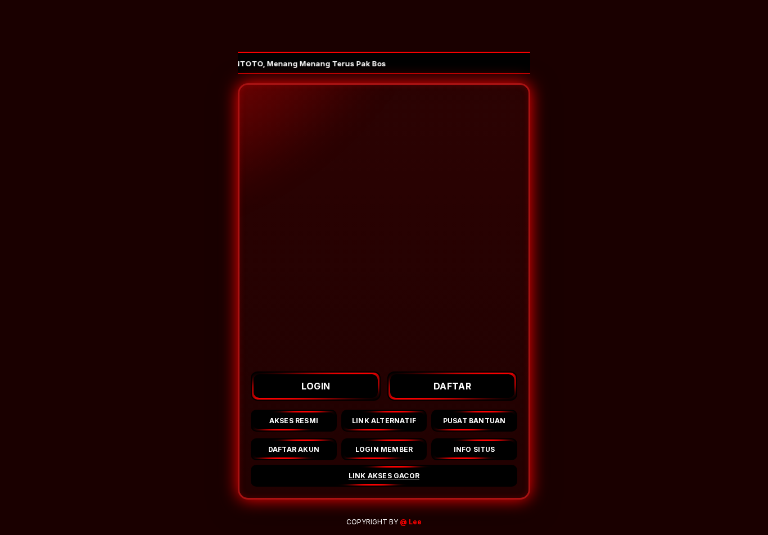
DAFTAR (452, 386)
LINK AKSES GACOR (384, 475)
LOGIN (316, 386)
